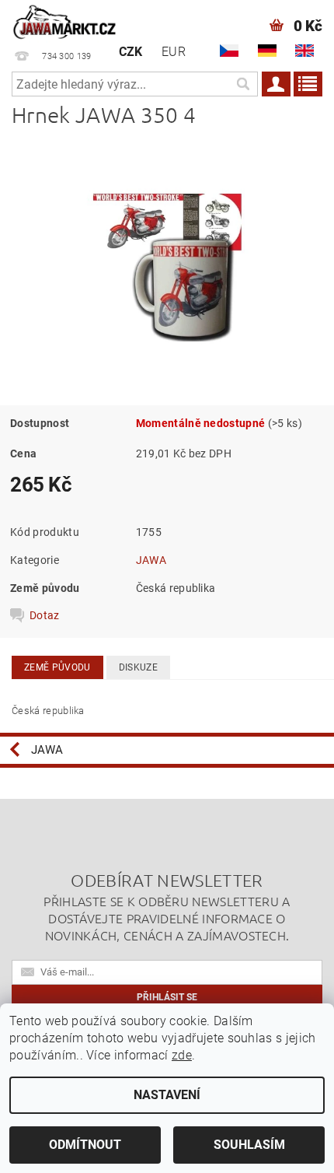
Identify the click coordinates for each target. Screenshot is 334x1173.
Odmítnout (85, 1144)
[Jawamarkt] (65, 20)
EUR (174, 51)
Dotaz (45, 615)
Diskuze (138, 667)
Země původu (57, 667)
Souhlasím (249, 1144)
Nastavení (167, 1094)
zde (182, 1055)
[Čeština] (229, 50)
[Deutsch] (267, 50)
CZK (131, 51)
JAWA (151, 560)
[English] (304, 50)
